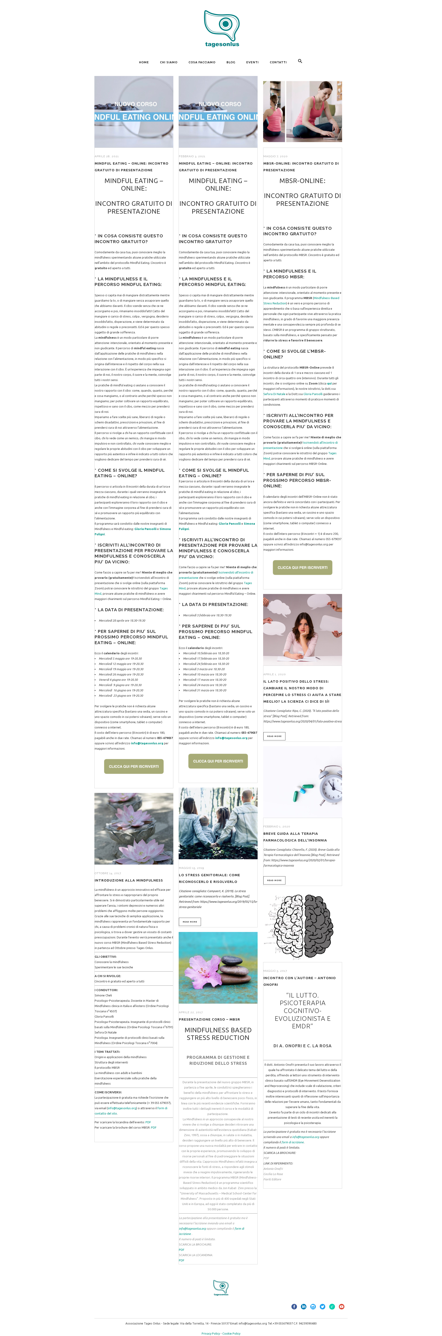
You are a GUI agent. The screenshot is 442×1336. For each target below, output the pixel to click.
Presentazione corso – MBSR (209, 1019)
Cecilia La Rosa (273, 1174)
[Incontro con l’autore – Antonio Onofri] (302, 926)
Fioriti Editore (272, 1179)
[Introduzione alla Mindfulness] (133, 828)
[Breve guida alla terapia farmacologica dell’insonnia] (302, 782)
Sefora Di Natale (274, 394)
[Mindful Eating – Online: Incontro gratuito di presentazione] (133, 112)
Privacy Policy (211, 1333)
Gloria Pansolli (313, 394)
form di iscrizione (293, 1142)
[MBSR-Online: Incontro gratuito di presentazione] (302, 112)
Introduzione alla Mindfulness (129, 880)
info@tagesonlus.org (147, 743)
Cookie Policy (231, 1333)
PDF (148, 1122)
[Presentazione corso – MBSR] (218, 968)
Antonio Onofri (273, 1168)
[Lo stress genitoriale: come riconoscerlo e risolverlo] (218, 823)
